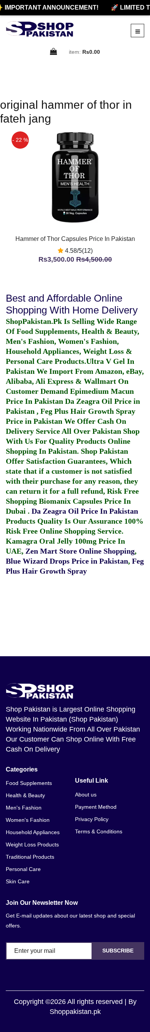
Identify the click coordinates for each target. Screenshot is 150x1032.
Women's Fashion (28, 820)
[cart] (54, 52)
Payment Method (96, 807)
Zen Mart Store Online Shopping (80, 551)
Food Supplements (29, 783)
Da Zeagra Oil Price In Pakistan (85, 511)
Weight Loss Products (32, 844)
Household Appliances (33, 832)
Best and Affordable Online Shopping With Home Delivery (72, 304)
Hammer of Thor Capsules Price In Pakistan (75, 239)
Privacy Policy (91, 819)
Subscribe (117, 950)
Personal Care (23, 869)
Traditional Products (30, 857)
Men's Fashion (24, 808)
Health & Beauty (25, 795)
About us (86, 794)
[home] (39, 29)
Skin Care (18, 881)
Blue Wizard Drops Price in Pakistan (67, 561)
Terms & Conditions (98, 831)
